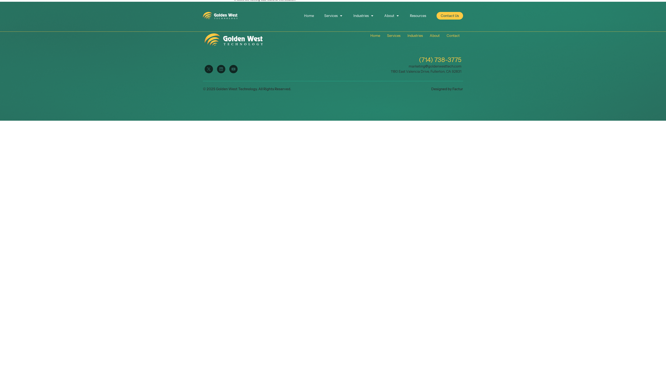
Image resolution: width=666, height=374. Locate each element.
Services (331, 15)
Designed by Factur (447, 89)
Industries (361, 15)
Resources (418, 15)
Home (309, 15)
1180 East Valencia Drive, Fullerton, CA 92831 (426, 71)
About (389, 15)
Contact (453, 36)
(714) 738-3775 (440, 60)
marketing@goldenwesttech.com (435, 66)
